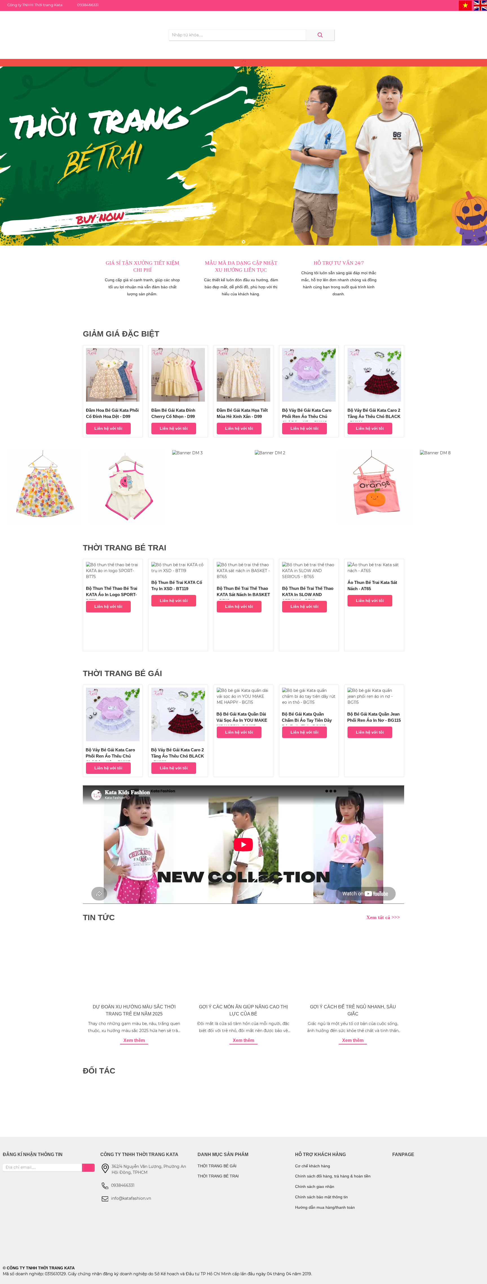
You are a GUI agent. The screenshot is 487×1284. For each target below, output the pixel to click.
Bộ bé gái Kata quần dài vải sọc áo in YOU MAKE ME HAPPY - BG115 (241, 718)
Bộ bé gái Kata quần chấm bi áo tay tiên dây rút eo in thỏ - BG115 (307, 718)
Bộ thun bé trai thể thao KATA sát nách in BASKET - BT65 (243, 592)
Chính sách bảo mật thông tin (321, 1197)
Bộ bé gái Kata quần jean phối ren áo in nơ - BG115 (374, 717)
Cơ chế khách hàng (312, 1166)
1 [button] (243, 241)
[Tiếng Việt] (465, 5)
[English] (480, 5)
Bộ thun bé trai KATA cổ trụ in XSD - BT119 (176, 585)
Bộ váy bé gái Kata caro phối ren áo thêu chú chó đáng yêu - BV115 (306, 414)
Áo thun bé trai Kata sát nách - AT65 (372, 585)
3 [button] (255, 241)
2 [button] (250, 242)
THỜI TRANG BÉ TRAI (218, 1176)
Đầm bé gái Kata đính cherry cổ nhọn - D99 (173, 413)
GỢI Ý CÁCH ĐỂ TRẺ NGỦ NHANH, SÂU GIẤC (353, 1010)
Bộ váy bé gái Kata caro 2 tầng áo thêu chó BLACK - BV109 (373, 414)
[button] (399, 391)
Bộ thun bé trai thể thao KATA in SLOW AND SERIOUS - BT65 (307, 592)
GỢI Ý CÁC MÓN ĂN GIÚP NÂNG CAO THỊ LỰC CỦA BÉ (243, 1010)
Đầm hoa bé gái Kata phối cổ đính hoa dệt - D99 (112, 413)
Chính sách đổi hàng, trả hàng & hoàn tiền (333, 1176)
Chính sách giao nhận (314, 1186)
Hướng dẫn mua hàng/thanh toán (325, 1207)
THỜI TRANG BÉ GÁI (217, 1166)
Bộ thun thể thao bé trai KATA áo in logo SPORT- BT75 (111, 592)
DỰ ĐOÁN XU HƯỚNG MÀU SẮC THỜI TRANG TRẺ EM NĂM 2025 (134, 1010)
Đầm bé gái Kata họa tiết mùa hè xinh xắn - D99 (242, 413)
